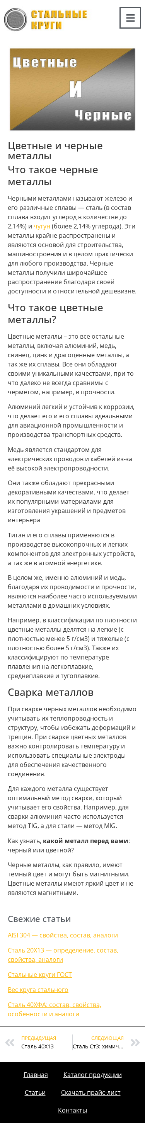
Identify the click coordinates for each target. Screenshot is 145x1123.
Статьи (35, 1092)
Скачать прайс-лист (91, 1092)
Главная (36, 1074)
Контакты (72, 1110)
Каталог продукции (92, 1074)
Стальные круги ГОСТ (40, 974)
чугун (42, 226)
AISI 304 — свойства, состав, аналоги (63, 935)
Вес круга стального (38, 989)
